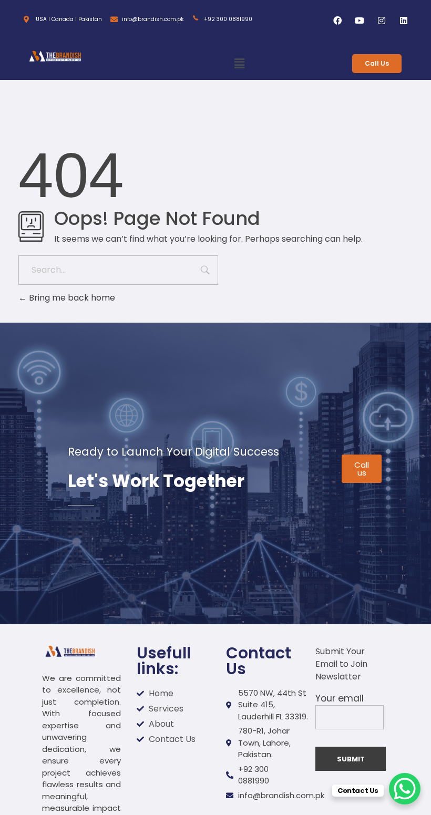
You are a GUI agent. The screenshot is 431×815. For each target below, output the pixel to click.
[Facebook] (337, 20)
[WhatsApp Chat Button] (404, 788)
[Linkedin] (404, 20)
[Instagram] (382, 20)
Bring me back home (71, 298)
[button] (239, 64)
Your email (339, 698)
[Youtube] (359, 20)
